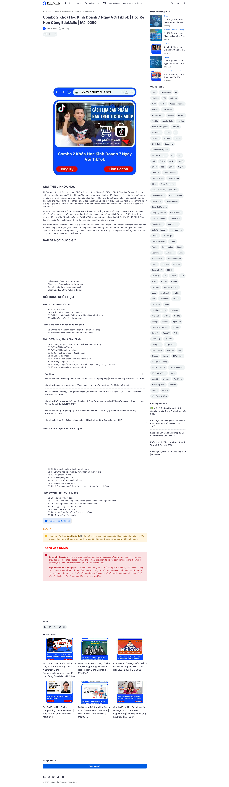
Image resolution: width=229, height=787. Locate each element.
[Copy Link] (64, 627)
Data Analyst (175, 218)
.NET (154, 92)
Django (172, 241)
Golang (173, 276)
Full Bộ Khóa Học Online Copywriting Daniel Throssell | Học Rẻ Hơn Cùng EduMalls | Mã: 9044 (58, 712)
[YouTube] (63, 777)
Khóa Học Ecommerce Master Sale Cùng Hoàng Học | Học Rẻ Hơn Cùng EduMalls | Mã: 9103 (87, 385)
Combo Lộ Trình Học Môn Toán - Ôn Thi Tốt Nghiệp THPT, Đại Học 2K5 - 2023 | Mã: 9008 (130, 666)
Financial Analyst (174, 259)
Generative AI (157, 270)
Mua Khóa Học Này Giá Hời (59, 521)
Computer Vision (158, 195)
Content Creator (175, 195)
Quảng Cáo (156, 344)
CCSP (154, 167)
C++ (180, 155)
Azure (167, 132)
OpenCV (166, 333)
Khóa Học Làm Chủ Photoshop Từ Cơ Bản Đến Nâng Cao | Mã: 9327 (167, 434)
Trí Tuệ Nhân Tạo (176, 367)
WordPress (178, 379)
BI (175, 132)
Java (154, 293)
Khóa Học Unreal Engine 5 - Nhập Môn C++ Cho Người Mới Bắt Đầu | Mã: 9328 (167, 423)
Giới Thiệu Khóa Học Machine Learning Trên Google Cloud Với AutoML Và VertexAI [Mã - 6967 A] (175, 34)
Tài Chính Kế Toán (159, 373)
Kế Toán (176, 299)
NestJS (177, 316)
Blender (178, 138)
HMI (182, 276)
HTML (154, 281)
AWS (154, 104)
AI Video (155, 98)
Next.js (155, 322)
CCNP (171, 161)
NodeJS (176, 327)
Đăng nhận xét (95, 766)
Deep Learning (176, 230)
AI (176, 92)
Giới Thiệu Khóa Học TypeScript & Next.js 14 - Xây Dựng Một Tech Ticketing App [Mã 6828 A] (175, 62)
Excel (181, 253)
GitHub (169, 270)
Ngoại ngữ (176, 322)
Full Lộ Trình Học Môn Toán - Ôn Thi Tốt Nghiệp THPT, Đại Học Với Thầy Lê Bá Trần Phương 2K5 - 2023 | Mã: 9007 (174, 76)
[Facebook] (45, 627)
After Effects (167, 110)
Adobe (162, 104)
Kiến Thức (93, 3)
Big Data (167, 138)
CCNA (162, 161)
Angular (181, 115)
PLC (175, 333)
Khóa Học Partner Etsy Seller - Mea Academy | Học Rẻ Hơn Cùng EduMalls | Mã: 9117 (83, 420)
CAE (153, 161)
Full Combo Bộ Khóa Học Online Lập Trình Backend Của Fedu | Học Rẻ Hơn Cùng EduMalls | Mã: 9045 (94, 712)
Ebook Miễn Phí (114, 3)
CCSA (180, 161)
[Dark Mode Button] (178, 3)
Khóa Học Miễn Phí (134, 3)
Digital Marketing (158, 241)
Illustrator (155, 287)
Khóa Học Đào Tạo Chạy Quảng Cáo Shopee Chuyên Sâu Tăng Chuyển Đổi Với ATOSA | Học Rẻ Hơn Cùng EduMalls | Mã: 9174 (93, 393)
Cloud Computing (167, 184)
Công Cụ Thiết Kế (159, 213)
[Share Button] (54, 34)
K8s (153, 299)
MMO (166, 304)
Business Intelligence (160, 150)
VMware (166, 379)
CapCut (181, 167)
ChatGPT (155, 173)
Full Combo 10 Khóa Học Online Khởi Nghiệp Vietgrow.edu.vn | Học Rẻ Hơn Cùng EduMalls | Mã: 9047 (94, 668)
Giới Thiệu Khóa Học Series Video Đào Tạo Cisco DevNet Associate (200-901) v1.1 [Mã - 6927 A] (175, 21)
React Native (157, 350)
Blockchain (156, 144)
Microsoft (155, 316)
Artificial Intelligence (160, 127)
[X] (50, 627)
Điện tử (155, 390)
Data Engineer (157, 224)
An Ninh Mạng (157, 115)
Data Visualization (159, 230)
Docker (155, 247)
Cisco (166, 16)
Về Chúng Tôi (73, 3)
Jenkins (176, 293)
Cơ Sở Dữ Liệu (175, 213)
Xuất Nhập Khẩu (158, 385)
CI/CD (171, 167)
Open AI (155, 333)
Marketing (174, 310)
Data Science (173, 224)
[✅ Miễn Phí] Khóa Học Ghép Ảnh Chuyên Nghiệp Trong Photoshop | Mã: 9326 (168, 411)
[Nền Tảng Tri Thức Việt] (51, 3)
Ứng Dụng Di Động (159, 396)
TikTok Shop (178, 356)
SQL (180, 350)
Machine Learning (159, 310)
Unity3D (155, 379)
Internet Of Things (171, 287)
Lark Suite (156, 304)
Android (171, 115)
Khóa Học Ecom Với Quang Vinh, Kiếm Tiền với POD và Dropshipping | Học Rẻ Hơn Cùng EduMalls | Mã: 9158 (94, 378)
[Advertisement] (95, 57)
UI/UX (173, 373)
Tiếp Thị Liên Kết (158, 367)
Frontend (165, 264)
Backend (155, 138)
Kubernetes (164, 299)
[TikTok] (58, 777)
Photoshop (156, 339)
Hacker (174, 281)
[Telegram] (59, 627)
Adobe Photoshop (177, 104)
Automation (156, 132)
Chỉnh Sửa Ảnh (158, 178)
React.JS (170, 350)
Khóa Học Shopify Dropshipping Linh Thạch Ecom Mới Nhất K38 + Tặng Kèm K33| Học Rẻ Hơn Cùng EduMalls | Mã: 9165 (90, 412)
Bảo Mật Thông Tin (159, 155)
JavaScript (164, 293)
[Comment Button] (45, 34)
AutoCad (175, 127)
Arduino (181, 121)
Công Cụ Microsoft (159, 207)
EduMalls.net (73, 782)
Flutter (154, 264)
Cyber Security (172, 201)
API (164, 98)
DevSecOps (167, 236)
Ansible (155, 121)
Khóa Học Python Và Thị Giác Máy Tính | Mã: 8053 (168, 453)
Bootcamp (169, 144)
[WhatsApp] (54, 627)
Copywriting (156, 201)
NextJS (165, 322)
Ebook (179, 247)
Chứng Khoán (173, 178)
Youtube (172, 385)
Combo (166, 43)
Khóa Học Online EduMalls (173, 71)
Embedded (170, 253)
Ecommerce (156, 253)
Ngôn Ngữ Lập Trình (160, 327)
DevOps (155, 236)
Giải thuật (155, 276)
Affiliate (155, 110)
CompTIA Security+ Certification (164, 190)
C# (172, 155)
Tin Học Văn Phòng (159, 362)
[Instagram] (53, 777)
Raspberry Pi (170, 344)
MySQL (167, 316)
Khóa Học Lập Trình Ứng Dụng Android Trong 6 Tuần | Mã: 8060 (168, 443)
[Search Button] (172, 3)
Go (165, 276)
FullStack (167, 57)
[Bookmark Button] (183, 3)
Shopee (155, 356)
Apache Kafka (167, 121)
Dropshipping (167, 247)
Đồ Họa (165, 390)
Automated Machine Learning (174, 30)
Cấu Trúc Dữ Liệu (159, 218)
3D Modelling (165, 92)
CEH (162, 167)
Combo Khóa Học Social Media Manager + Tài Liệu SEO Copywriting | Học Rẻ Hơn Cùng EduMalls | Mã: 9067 (129, 712)
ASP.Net (173, 98)
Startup (165, 356)
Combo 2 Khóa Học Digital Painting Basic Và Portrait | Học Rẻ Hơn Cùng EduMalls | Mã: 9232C (175, 48)
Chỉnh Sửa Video (170, 173)
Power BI (168, 339)
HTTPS (164, 281)
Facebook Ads (157, 259)
